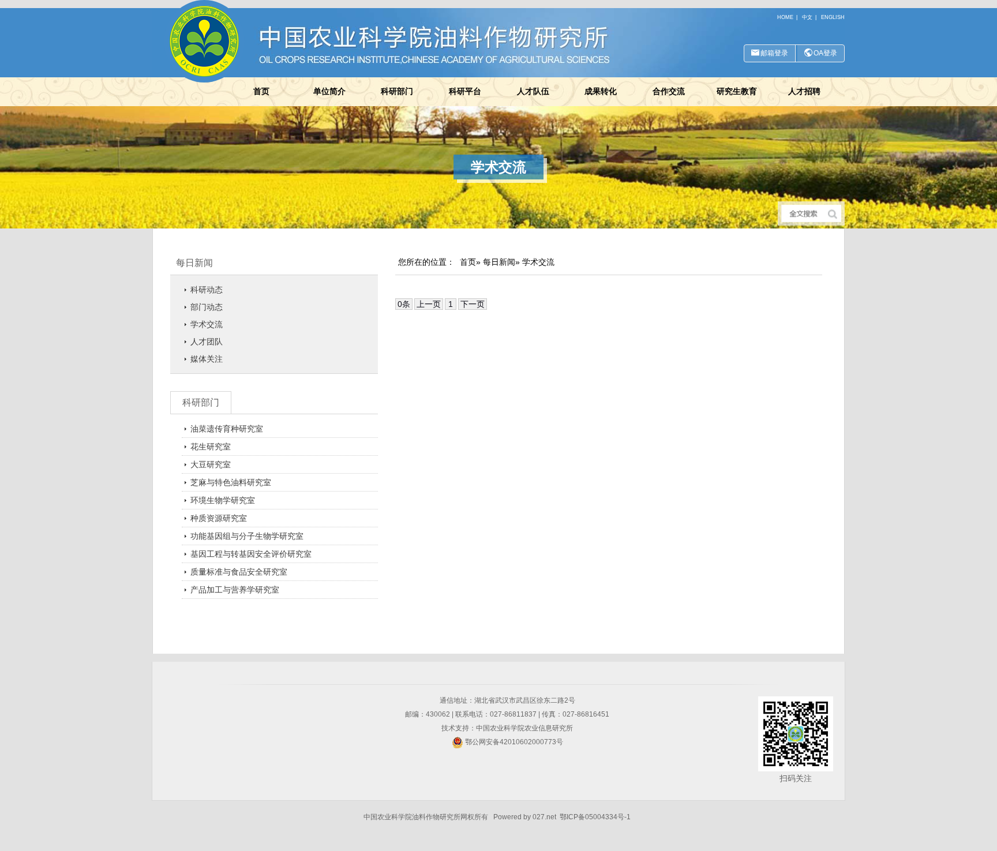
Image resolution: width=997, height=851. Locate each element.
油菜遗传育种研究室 (226, 428)
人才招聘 (804, 91)
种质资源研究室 (218, 518)
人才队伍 (533, 91)
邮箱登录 (774, 53)
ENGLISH (833, 17)
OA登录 (825, 53)
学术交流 (206, 324)
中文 (807, 17)
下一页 (472, 304)
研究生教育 (737, 91)
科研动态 (206, 289)
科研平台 (465, 91)
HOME (785, 17)
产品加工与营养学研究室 (234, 589)
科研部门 (397, 91)
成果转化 (600, 91)
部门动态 (206, 307)
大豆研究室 (210, 464)
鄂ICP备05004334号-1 (595, 817)
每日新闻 (194, 263)
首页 (261, 91)
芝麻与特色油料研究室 (230, 482)
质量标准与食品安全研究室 (238, 571)
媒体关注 (206, 358)
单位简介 (329, 91)
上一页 (429, 304)
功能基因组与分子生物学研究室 (246, 536)
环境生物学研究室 (222, 500)
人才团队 (206, 341)
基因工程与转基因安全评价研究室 (251, 553)
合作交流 (669, 91)
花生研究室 (210, 446)
